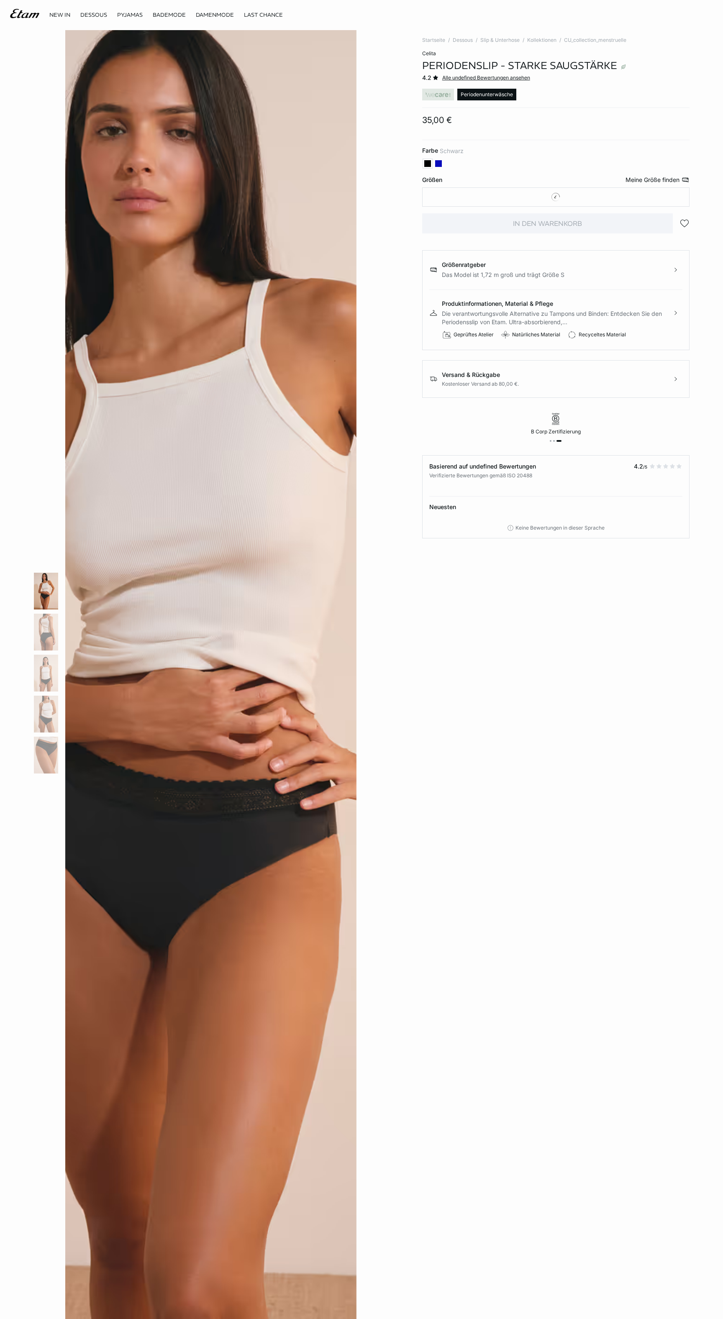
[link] (59, 15)
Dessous (463, 40)
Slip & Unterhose (500, 40)
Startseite (433, 40)
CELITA (429, 53)
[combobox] (556, 197)
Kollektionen (541, 40)
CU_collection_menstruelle (595, 40)
